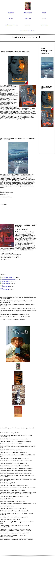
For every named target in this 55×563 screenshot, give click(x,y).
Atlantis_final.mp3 (6, 281)
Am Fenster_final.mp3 (6, 286)
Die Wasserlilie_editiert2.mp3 (8, 277)
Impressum (44, 25)
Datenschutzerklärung (27, 31)
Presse (11, 18)
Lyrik (44, 18)
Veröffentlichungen (11, 25)
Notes (44, 12)
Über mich (28, 18)
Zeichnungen (28, 12)
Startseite (11, 12)
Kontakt (27, 25)
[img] (27, 6)
